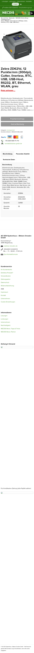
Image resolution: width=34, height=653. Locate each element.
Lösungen (4, 316)
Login (15, 4)
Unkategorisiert (11, 130)
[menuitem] (5, 1)
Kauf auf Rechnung (17, 124)
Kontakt (3, 295)
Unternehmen (5, 299)
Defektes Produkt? (7, 273)
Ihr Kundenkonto (6, 270)
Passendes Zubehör (23, 154)
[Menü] (28, 13)
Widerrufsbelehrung (7, 286)
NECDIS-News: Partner (8, 332)
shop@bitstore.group (25, 7)
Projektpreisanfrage (17, 119)
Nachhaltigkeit (5, 325)
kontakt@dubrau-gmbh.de (13, 143)
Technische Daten (9, 160)
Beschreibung (7, 154)
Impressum (4, 292)
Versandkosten (6, 276)
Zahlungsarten (5, 279)
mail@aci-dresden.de (10, 246)
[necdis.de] (14, 13)
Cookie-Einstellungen (8, 302)
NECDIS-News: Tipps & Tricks (10, 329)
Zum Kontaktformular (11, 254)
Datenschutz (5, 282)
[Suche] (24, 13)
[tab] (7, 154)
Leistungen (4, 319)
